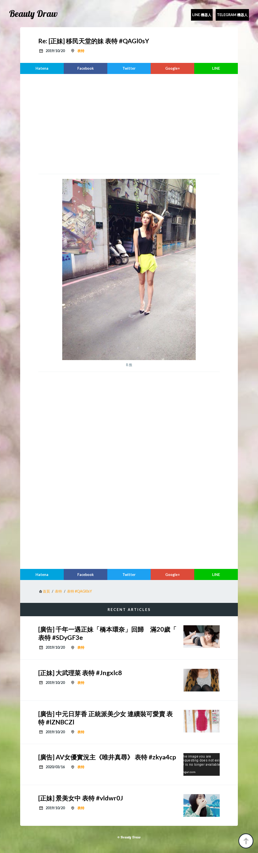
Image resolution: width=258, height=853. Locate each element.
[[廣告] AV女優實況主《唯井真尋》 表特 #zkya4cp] (201, 764)
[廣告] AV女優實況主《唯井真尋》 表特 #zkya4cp (107, 757)
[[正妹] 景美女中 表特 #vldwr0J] (201, 805)
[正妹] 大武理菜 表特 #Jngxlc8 (80, 672)
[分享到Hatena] (42, 68)
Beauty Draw (33, 13)
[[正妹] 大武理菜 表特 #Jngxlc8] (201, 680)
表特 (80, 51)
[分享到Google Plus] (172, 68)
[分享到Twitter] (129, 68)
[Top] (245, 840)
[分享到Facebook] (85, 68)
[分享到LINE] (216, 68)
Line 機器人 (201, 15)
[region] (129, 123)
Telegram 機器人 (232, 15)
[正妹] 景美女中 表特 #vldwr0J (80, 798)
